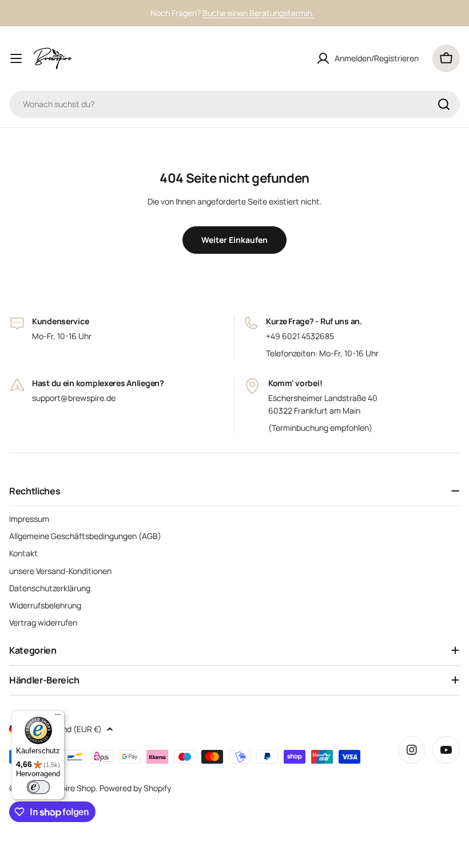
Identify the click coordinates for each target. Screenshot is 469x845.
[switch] (38, 787)
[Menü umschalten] (16, 58)
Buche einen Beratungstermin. (258, 12)
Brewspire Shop (67, 788)
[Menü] (58, 717)
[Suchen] (444, 104)
